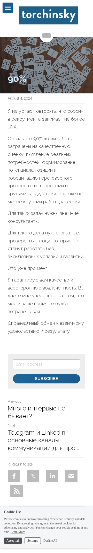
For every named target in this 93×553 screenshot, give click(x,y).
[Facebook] (14, 476)
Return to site (22, 464)
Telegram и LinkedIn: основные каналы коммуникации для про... (43, 440)
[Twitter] (33, 476)
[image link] (48, 15)
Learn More (18, 532)
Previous (14, 401)
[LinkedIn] (52, 476)
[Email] (71, 476)
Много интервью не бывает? (36, 412)
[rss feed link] (16, 491)
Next (11, 426)
